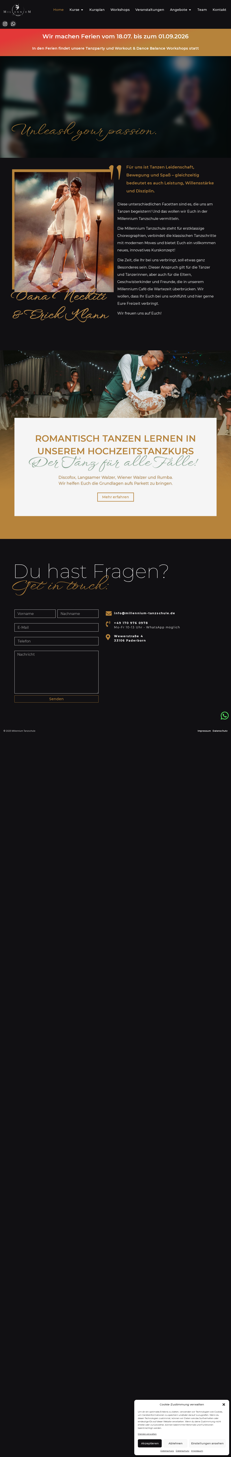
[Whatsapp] (13, 24)
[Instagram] (5, 24)
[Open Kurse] (82, 9)
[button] (224, 1404)
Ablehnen (175, 1443)
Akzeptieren (150, 1443)
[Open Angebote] (189, 9)
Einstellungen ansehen (207, 1443)
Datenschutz (167, 1450)
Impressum (197, 1450)
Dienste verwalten (147, 1434)
